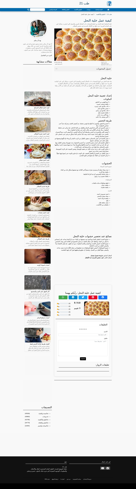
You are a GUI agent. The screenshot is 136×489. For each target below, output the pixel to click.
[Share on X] (83, 297)
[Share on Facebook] (102, 297)
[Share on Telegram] (73, 297)
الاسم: (105, 331)
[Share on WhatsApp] (63, 297)
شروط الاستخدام (87, 479)
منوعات (89, 9)
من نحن (68, 479)
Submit (83, 358)
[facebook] (107, 468)
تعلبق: (105, 338)
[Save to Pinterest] (92, 297)
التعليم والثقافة (65, 9)
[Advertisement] (83, 218)
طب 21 (109, 14)
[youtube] (102, 468)
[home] (108, 9)
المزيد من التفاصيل (46, 55)
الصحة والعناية (98, 9)
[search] (28, 9)
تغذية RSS (47, 479)
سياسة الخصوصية (77, 479)
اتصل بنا (62, 479)
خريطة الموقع (55, 479)
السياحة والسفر (53, 9)
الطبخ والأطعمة (78, 9)
